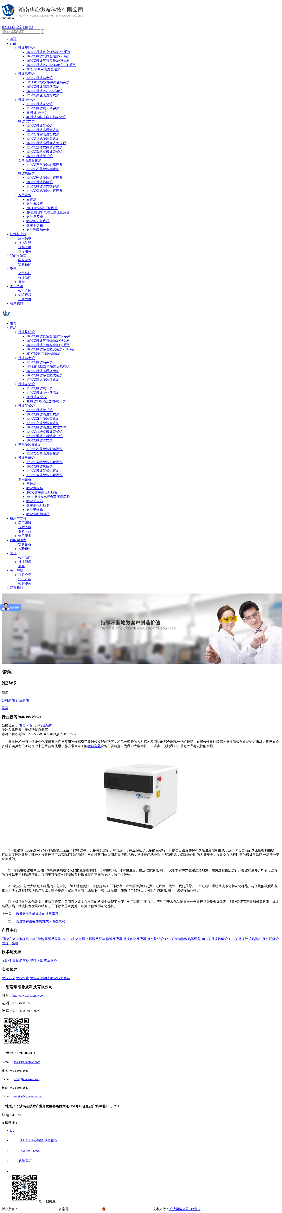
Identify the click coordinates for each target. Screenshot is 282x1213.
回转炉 (31, 199)
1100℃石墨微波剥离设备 (44, 164)
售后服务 (24, 251)
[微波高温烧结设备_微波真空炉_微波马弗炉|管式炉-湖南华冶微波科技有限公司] (42, 16)
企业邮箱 (8, 27)
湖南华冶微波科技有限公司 (38, 1209)
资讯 (13, 269)
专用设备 (24, 195)
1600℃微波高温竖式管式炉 (46, 143)
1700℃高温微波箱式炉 (42, 95)
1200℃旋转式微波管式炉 (44, 147)
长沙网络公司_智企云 (184, 1209)
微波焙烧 (22, 978)
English (28, 27)
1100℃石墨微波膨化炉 (42, 169)
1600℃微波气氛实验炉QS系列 (48, 60)
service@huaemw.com (28, 1096)
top (12, 1130)
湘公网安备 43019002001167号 (130, 1209)
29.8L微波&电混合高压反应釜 (48, 212)
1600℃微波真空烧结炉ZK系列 (48, 52)
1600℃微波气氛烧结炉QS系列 (48, 56)
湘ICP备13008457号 (87, 1209)
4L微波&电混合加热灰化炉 (46, 117)
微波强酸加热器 (38, 229)
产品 (13, 43)
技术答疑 (24, 242)
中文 (19, 27)
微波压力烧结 (60, 978)
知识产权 (24, 295)
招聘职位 (24, 299)
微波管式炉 (26, 121)
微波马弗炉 (26, 73)
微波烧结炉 (26, 47)
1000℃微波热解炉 (39, 182)
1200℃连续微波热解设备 (44, 177)
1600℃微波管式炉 (39, 156)
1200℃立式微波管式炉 (42, 138)
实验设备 (24, 260)
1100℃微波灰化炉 (39, 104)
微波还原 (8, 978)
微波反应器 (34, 216)
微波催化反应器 (38, 221)
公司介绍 (24, 290)
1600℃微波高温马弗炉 (42, 86)
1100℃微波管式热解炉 (42, 186)
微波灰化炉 (26, 99)
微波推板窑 (34, 203)
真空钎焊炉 (270, 939)
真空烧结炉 (155, 939)
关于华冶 (16, 286)
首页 (13, 39)
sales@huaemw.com (27, 1062)
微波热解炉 (26, 173)
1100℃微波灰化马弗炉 (42, 108)
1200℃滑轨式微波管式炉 (44, 151)
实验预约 (24, 264)
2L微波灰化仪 (36, 112)
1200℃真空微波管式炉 (42, 134)
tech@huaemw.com (26, 1079)
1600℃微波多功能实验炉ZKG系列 (51, 65)
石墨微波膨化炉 (29, 160)
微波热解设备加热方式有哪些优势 (40, 921)
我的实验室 (18, 256)
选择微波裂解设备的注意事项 (37, 913)
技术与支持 (18, 234)
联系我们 (16, 303)
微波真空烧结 (40, 978)
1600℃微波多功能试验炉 (44, 91)
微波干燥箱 (34, 225)
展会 (21, 282)
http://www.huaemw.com (28, 995)
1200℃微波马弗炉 (39, 78)
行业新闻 (24, 277)
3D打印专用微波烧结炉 (43, 69)
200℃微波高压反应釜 (42, 208)
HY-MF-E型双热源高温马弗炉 (48, 82)
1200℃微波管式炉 (39, 125)
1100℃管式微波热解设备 (44, 190)
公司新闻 (24, 273)
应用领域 (24, 238)
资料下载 (24, 247)
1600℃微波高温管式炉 (42, 130)
